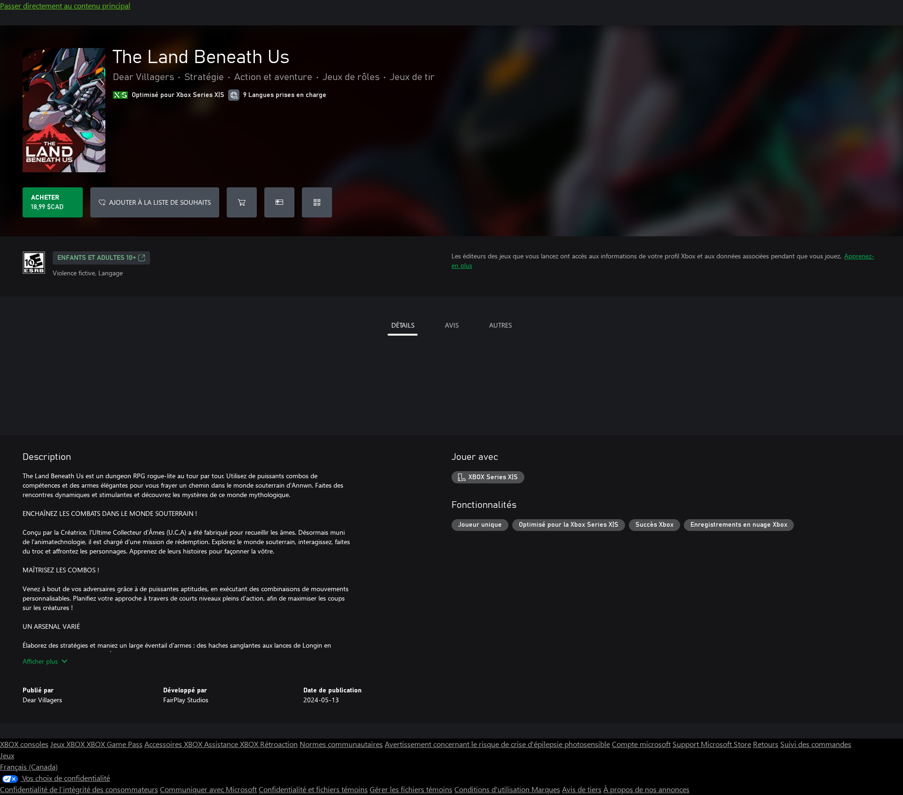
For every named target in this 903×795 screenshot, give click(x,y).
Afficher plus (40, 661)
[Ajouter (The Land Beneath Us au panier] (242, 202)
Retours (765, 744)
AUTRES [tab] (500, 325)
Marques (545, 789)
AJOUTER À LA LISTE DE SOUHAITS (160, 202)
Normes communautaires (341, 744)
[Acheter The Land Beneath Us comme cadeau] (279, 202)
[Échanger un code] (317, 202)
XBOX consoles (24, 744)
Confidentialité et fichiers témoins (313, 789)
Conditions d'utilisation (492, 789)
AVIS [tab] (452, 325)
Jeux (7, 755)
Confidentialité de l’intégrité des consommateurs (79, 789)
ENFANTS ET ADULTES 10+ (96, 258)
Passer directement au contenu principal (65, 5)
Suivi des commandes (815, 744)
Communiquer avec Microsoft (208, 789)
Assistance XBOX (232, 744)
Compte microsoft (641, 744)
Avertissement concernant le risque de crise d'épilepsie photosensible (497, 744)
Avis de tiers (582, 789)
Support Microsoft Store (712, 744)
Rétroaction (279, 744)
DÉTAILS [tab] (402, 325)
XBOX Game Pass (115, 744)
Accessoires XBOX (174, 744)
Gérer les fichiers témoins (411, 789)
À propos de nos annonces (646, 789)
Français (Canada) (29, 766)
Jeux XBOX (68, 744)
